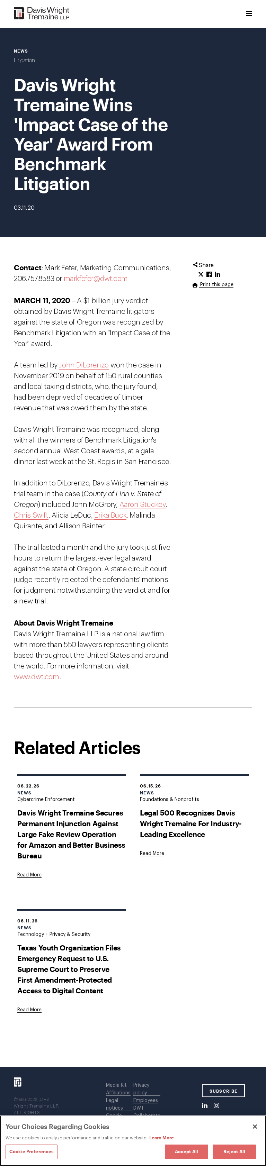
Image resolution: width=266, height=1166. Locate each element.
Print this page (216, 284)
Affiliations (118, 1093)
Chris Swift (31, 515)
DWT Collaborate (146, 1112)
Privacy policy (141, 1089)
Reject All (234, 1151)
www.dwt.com (36, 677)
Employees (145, 1100)
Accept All (186, 1151)
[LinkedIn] (204, 1106)
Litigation (24, 60)
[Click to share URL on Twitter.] (201, 275)
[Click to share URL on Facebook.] (209, 275)
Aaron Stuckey (142, 504)
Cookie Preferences (31, 1151)
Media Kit (116, 1085)
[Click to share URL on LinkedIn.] (217, 275)
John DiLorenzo (83, 365)
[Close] (255, 1126)
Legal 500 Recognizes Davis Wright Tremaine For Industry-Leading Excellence (190, 823)
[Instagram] (216, 1106)
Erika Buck (110, 515)
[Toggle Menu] (249, 13)
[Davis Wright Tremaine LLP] (42, 13)
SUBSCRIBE (224, 1090)
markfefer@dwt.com (96, 278)
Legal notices (114, 1104)
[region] (133, 1140)
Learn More (161, 1137)
